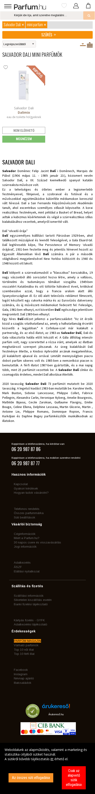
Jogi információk (25, 546)
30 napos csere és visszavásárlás (37, 542)
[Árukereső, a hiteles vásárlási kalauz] (32, 716)
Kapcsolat (21, 484)
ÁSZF (18, 567)
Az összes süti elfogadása (31, 777)
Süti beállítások (24, 517)
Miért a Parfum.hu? (26, 538)
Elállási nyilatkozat (26, 571)
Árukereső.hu (56, 714)
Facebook (21, 670)
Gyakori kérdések (26, 488)
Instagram (20, 674)
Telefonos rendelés (26, 509)
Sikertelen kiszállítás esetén (33, 600)
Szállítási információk (29, 595)
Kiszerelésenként (83, 44)
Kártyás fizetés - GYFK (29, 620)
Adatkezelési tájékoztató (30, 624)
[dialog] (47, 768)
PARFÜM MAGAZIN (27, 641)
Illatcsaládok (22, 682)
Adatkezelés (22, 562)
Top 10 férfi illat (24, 654)
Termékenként (90, 44)
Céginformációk (25, 534)
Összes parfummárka (29, 513)
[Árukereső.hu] (56, 708)
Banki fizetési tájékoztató (31, 604)
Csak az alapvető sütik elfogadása (74, 778)
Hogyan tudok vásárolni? (31, 492)
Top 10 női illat (24, 649)
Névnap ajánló (24, 678)
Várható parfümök (26, 645)
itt (51, 759)
